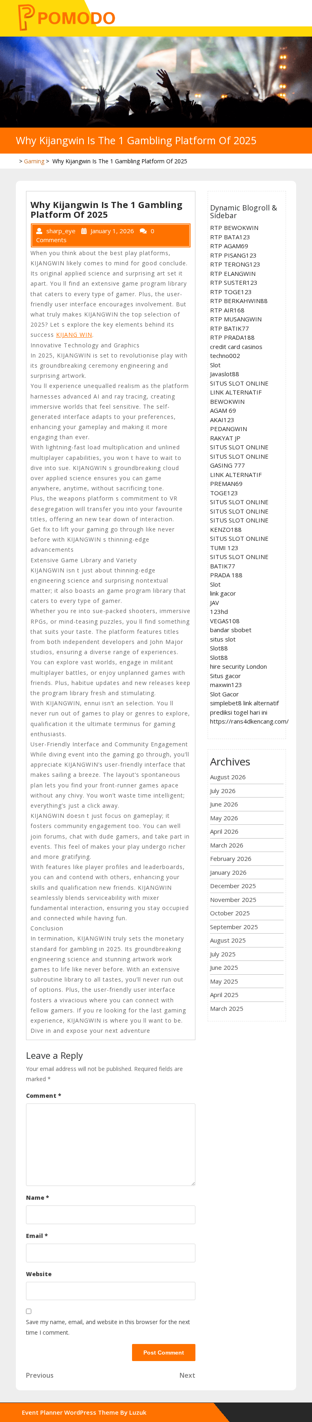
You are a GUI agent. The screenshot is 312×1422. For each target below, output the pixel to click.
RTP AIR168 (227, 310)
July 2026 (223, 791)
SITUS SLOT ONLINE (239, 383)
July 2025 (223, 954)
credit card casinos (236, 346)
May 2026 (224, 818)
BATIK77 (222, 566)
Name (37, 1197)
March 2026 (226, 845)
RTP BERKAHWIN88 (239, 301)
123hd (219, 611)
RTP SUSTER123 (234, 282)
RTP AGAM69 (229, 246)
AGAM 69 (223, 410)
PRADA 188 (226, 575)
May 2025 (224, 981)
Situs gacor (225, 676)
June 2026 (224, 804)
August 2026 (228, 777)
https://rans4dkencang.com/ (249, 721)
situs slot (223, 639)
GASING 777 (227, 465)
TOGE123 (224, 493)
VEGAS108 (225, 621)
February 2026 (230, 858)
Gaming (34, 161)
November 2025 (233, 899)
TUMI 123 (224, 548)
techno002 (225, 355)
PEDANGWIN (228, 429)
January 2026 (228, 872)
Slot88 (219, 648)
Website (39, 1274)
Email (37, 1236)
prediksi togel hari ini (238, 712)
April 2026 (224, 831)
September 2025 (234, 927)
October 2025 (230, 913)
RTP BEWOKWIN (234, 227)
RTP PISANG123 (233, 255)
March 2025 (226, 1008)
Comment (43, 1095)
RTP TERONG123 (235, 264)
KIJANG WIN (74, 334)
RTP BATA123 (230, 237)
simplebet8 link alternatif (244, 703)
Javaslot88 (224, 374)
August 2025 (228, 940)
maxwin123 (226, 685)
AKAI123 (222, 420)
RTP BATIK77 (229, 328)
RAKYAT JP (225, 438)
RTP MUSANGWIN (236, 319)
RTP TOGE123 (231, 292)
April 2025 (224, 995)
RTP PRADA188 (232, 337)
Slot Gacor (224, 694)
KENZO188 (226, 529)
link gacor (223, 593)
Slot (215, 365)
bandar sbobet (230, 630)
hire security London (238, 666)
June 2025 (224, 967)
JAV (214, 602)
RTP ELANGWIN (233, 273)
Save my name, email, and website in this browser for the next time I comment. (108, 1327)
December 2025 (233, 886)
